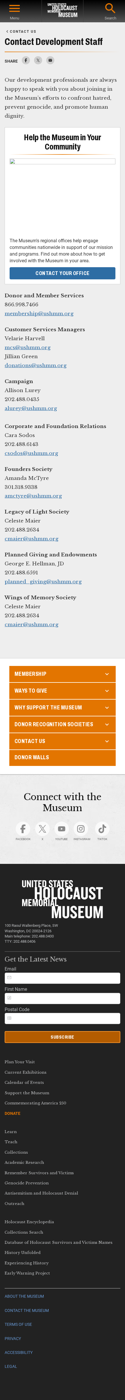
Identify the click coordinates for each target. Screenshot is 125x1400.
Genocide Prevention (27, 1183)
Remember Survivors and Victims (39, 1172)
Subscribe (62, 1037)
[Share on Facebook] (26, 62)
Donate (12, 1113)
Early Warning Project (27, 1273)
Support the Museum (27, 1092)
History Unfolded (23, 1252)
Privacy (13, 1338)
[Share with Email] (50, 62)
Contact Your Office (62, 273)
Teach (11, 1141)
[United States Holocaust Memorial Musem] (62, 917)
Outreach (14, 1203)
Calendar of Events (24, 1082)
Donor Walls (32, 757)
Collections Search (24, 1232)
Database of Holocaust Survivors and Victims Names (58, 1242)
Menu (14, 18)
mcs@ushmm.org (28, 347)
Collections (16, 1152)
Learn (11, 1131)
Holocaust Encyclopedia (29, 1221)
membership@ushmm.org (39, 313)
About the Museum (24, 1296)
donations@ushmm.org (36, 365)
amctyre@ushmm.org (33, 496)
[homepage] (62, 11)
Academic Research (24, 1162)
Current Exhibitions (26, 1072)
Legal (11, 1366)
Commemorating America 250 (35, 1103)
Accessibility (19, 1352)
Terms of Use (18, 1324)
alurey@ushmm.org (31, 408)
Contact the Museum (27, 1310)
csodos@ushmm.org (31, 453)
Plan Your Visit (20, 1061)
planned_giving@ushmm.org (43, 581)
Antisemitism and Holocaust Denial (41, 1193)
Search (110, 18)
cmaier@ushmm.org (31, 539)
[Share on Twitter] (38, 62)
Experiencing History (27, 1263)
